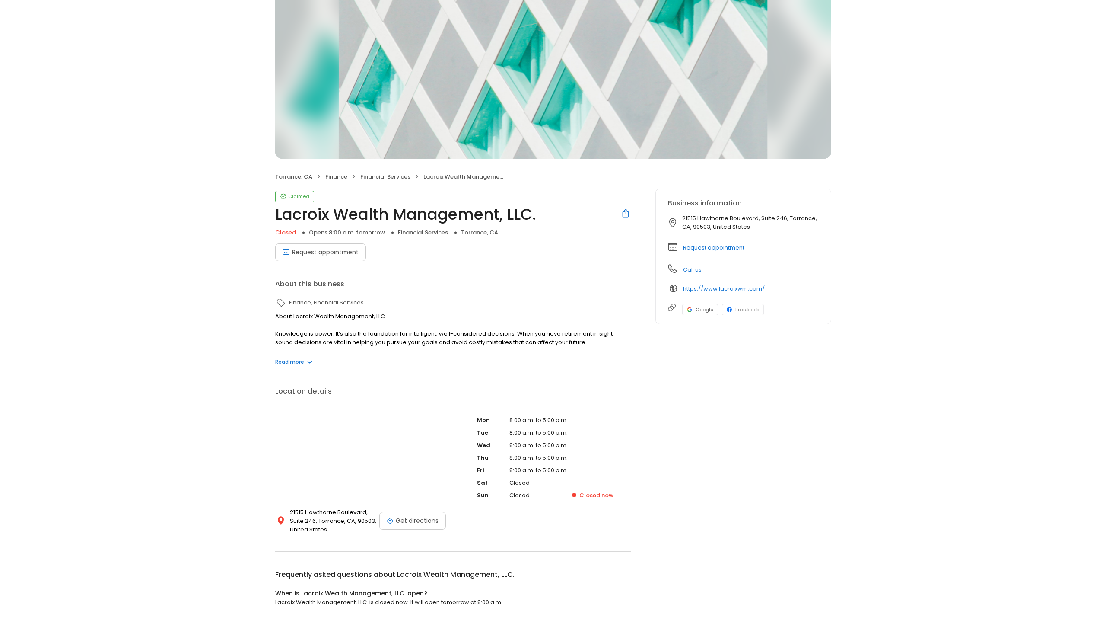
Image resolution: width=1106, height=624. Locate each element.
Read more (289, 361)
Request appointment (325, 252)
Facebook (747, 309)
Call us (692, 270)
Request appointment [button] (713, 247)
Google (704, 309)
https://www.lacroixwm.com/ (724, 289)
